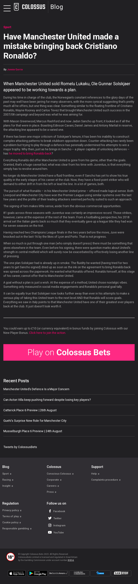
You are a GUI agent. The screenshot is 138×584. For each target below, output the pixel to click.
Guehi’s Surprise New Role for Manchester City (35, 420)
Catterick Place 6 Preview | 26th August (30, 410)
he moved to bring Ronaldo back (30, 153)
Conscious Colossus (59, 473)
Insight (6, 485)
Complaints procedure (105, 479)
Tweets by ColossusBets (20, 447)
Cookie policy (10, 522)
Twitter (57, 518)
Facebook (59, 511)
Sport (5, 473)
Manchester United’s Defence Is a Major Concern (36, 389)
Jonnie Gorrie (15, 69)
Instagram (59, 525)
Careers (52, 485)
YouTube (58, 532)
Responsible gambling (16, 528)
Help (94, 473)
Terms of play (10, 516)
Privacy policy (11, 510)
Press (50, 491)
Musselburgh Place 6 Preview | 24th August (32, 431)
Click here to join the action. (47, 333)
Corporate (53, 479)
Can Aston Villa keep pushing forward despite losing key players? (47, 399)
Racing (6, 479)
